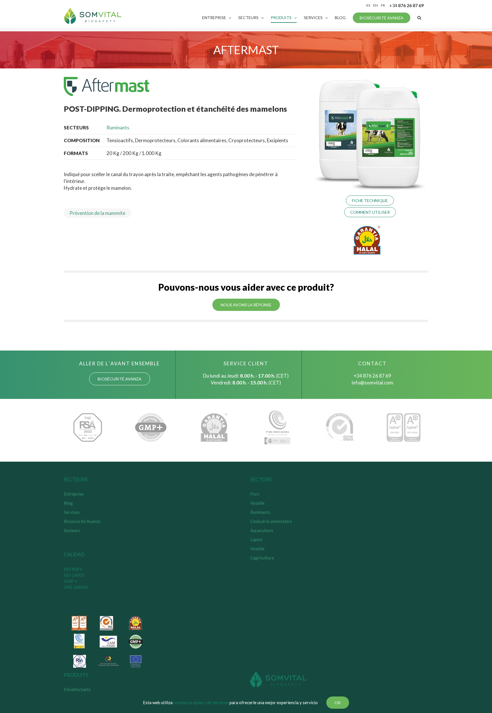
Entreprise (74, 493)
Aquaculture (261, 530)
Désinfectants (77, 689)
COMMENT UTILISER (370, 212)
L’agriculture (262, 557)
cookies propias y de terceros (201, 702)
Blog (68, 503)
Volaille (257, 503)
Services (72, 512)
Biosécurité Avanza (82, 521)
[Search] (419, 18)
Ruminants (117, 128)
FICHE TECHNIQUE (370, 200)
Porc (254, 493)
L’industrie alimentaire (271, 521)
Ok (338, 702)
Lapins (256, 539)
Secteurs (72, 530)
